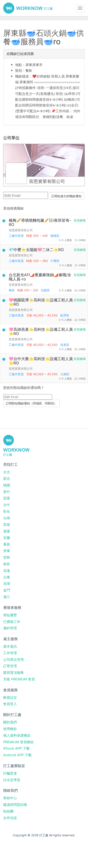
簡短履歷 (10, 615)
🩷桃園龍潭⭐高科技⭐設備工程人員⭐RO (41, 302)
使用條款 (10, 729)
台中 (6, 505)
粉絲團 (8, 811)
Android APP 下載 (17, 755)
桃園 (6, 485)
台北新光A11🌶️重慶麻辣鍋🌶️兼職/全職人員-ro (40, 277)
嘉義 (6, 544)
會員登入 (10, 704)
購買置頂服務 (13, 672)
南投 (6, 564)
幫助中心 (10, 798)
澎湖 (6, 583)
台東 (6, 577)
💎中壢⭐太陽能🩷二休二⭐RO (36, 249)
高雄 (6, 524)
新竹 (6, 492)
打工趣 (28, 8)
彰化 (6, 511)
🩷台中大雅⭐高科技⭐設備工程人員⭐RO (41, 360)
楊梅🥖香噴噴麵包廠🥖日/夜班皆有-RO (40, 222)
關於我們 (10, 722)
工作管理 (10, 653)
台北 (6, 472)
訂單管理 (10, 666)
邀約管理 (10, 628)
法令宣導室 (11, 780)
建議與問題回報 (15, 804)
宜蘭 (6, 538)
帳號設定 (10, 697)
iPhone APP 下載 (16, 748)
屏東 (6, 551)
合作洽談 (10, 818)
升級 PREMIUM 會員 (19, 679)
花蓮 (6, 570)
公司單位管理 (13, 659)
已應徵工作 (11, 621)
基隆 (6, 531)
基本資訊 (10, 646)
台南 (6, 518)
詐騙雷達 (10, 773)
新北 (6, 478)
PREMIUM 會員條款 (18, 742)
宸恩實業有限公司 (21, 230)
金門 (6, 590)
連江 (6, 597)
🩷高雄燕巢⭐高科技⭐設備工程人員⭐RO (41, 331)
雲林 (6, 557)
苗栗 (6, 498)
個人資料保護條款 (17, 735)
